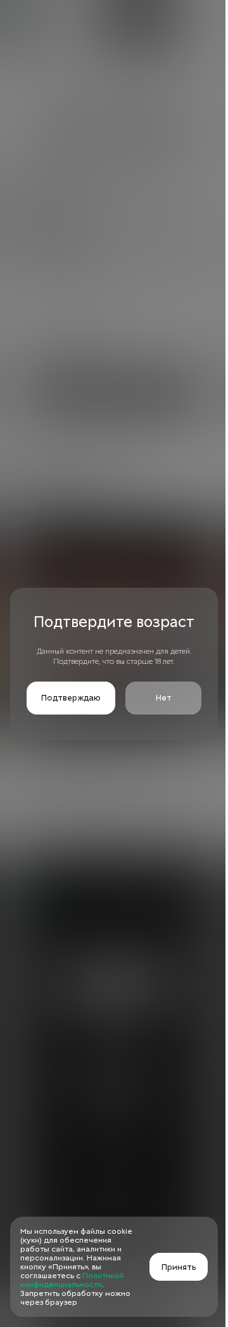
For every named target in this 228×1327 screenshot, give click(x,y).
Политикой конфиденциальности (72, 1280)
